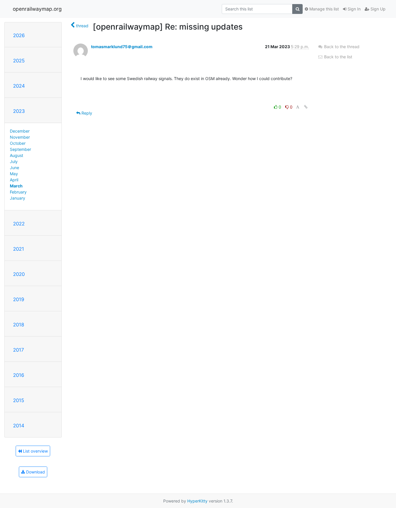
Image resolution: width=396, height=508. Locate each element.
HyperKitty (197, 500)
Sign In (353, 8)
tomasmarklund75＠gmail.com (121, 46)
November (20, 137)
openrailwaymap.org (37, 9)
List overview (35, 451)
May (14, 173)
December (20, 131)
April (14, 179)
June (14, 167)
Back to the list (337, 56)
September (20, 149)
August (16, 155)
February (18, 191)
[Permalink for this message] (306, 107)
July (14, 161)
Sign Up (377, 8)
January (17, 198)
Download (35, 471)
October (18, 143)
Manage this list (323, 8)
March (16, 185)
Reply (86, 113)
